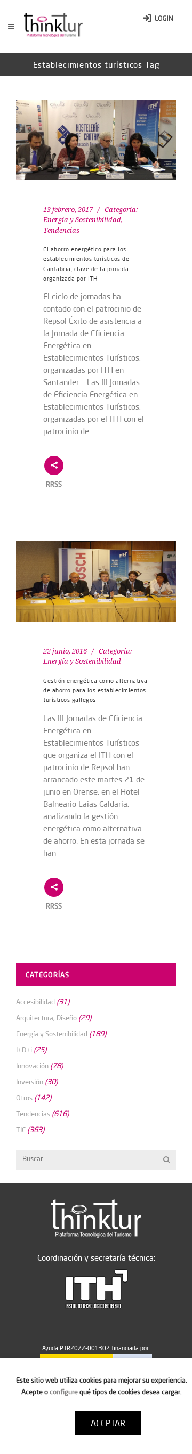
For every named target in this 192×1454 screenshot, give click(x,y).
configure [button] (64, 1391)
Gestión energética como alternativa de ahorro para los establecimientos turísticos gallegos (95, 690)
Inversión (29, 1081)
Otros (24, 1097)
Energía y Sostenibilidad (82, 220)
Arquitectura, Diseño (46, 1018)
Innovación (32, 1065)
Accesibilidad (35, 1002)
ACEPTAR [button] (108, 1423)
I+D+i (24, 1049)
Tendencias (61, 230)
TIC (21, 1129)
